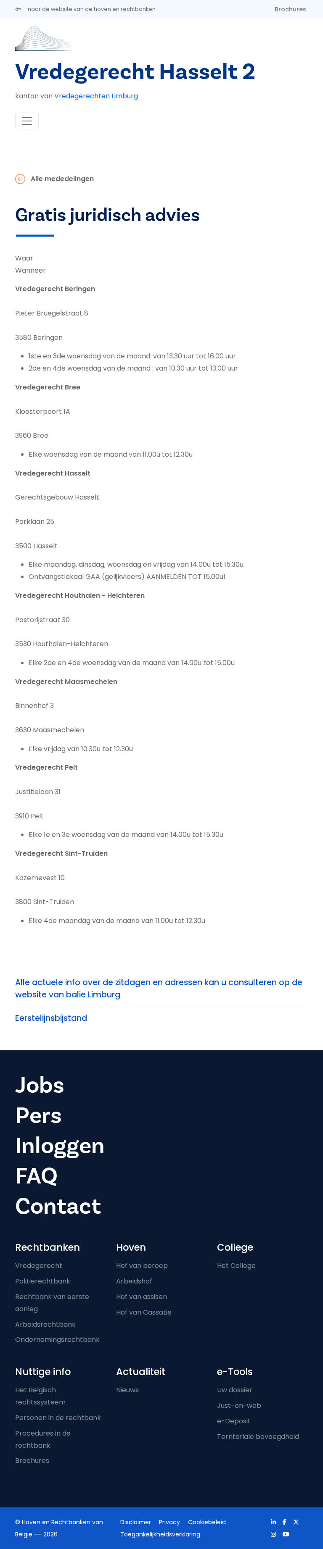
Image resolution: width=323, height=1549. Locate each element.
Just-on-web (239, 1405)
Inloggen (60, 1146)
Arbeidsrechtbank (45, 1324)
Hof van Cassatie (144, 1312)
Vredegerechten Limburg (96, 96)
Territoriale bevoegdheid (258, 1436)
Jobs (39, 1085)
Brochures (290, 9)
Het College (236, 1265)
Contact (58, 1206)
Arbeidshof (134, 1281)
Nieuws (127, 1390)
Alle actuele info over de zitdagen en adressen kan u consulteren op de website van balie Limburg (158, 988)
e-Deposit (234, 1421)
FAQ (36, 1176)
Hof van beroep (142, 1265)
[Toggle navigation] (27, 121)
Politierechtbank (42, 1281)
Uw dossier (234, 1390)
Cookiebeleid (207, 1522)
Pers (38, 1116)
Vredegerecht (38, 1265)
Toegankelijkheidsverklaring (160, 1534)
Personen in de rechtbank (58, 1418)
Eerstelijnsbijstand (51, 1018)
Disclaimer (135, 1522)
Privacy (169, 1522)
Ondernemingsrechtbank (57, 1339)
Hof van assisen (141, 1297)
